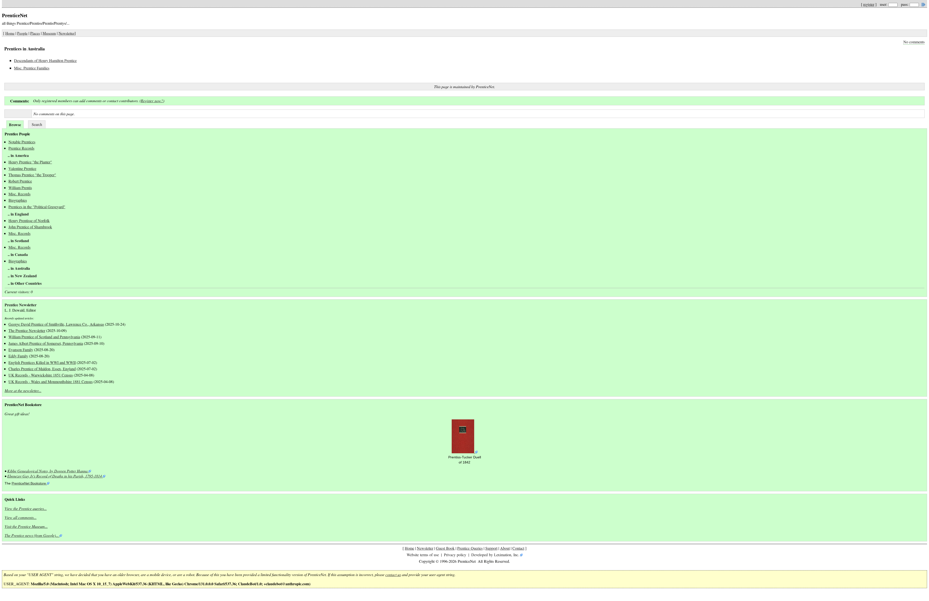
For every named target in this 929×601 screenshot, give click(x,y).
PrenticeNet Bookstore (29, 483)
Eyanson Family (20, 349)
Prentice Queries (470, 548)
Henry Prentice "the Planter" (30, 161)
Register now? (152, 100)
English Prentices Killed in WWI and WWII (42, 362)
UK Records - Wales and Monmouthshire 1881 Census (50, 381)
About (505, 548)
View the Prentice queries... (26, 508)
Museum (49, 33)
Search (37, 124)
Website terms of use (423, 554)
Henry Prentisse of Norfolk (29, 220)
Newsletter (67, 33)
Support (491, 548)
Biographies (17, 200)
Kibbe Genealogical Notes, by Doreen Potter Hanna (47, 470)
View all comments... (21, 517)
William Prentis (20, 187)
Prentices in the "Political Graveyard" (36, 206)
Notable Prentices (21, 141)
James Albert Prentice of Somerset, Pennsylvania (45, 343)
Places (35, 33)
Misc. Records (19, 193)
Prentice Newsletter (21, 305)
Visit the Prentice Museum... (26, 526)
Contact (518, 548)
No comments (914, 41)
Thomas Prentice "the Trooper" (32, 174)
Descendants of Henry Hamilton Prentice (45, 60)
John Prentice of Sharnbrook (30, 226)
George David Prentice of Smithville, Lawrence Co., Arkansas (56, 324)
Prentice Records (21, 148)
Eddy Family (18, 355)
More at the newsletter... (23, 390)
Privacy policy (455, 554)
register (868, 4)
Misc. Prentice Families (31, 67)
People (22, 33)
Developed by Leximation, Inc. (495, 554)
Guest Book (445, 548)
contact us (393, 574)
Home (10, 33)
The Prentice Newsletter (26, 330)
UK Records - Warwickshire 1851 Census (40, 375)
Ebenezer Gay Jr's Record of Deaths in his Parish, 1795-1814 (54, 475)
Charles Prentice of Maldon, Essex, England (42, 368)
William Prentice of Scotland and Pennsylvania (44, 336)
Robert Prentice (20, 181)
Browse (15, 124)
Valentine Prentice (22, 168)
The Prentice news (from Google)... (32, 535)
